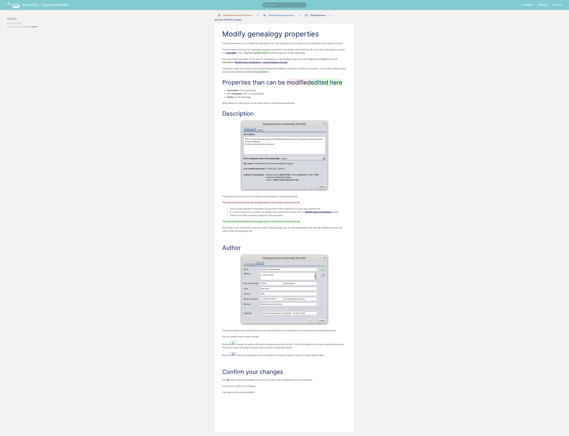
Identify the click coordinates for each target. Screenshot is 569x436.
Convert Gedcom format (274, 62)
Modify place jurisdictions (248, 62)
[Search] (266, 5)
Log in (559, 5)
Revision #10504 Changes (228, 19)
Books (544, 5)
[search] (284, 5)
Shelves (529, 5)
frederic (34, 26)
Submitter (231, 53)
